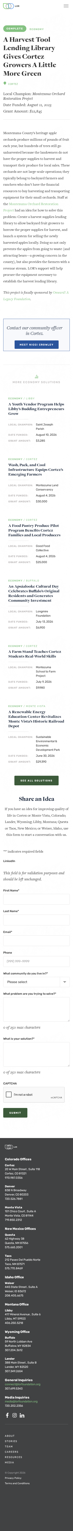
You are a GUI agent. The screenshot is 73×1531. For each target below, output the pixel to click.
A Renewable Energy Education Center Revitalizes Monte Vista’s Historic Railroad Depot (36, 718)
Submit (15, 1112)
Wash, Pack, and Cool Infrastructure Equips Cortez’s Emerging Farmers (35, 469)
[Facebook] (8, 1417)
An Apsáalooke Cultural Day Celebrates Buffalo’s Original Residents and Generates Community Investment (33, 593)
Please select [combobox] (17, 982)
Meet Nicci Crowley (37, 344)
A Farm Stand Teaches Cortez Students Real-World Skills (34, 654)
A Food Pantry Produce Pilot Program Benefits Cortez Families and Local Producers (34, 530)
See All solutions (36, 780)
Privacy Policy (13, 1478)
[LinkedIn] (22, 1417)
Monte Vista (36, 706)
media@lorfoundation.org (21, 1401)
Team (9, 1446)
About (10, 1435)
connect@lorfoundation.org (22, 1384)
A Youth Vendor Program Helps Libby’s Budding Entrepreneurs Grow (36, 409)
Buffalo (32, 580)
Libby (30, 398)
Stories (11, 1441)
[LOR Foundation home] (11, 6)
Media (9, 1462)
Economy (37, 29)
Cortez (13, 84)
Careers (11, 1451)
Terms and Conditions (17, 1483)
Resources (13, 1457)
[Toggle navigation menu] (66, 6)
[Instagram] (15, 1417)
